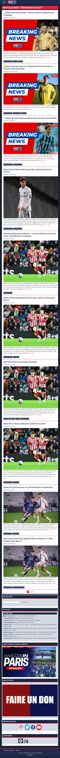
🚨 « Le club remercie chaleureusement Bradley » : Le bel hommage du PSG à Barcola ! (29, 632)
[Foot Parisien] (25, 740)
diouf (13, 418)
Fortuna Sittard (17, 113)
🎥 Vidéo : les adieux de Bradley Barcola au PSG (20, 616)
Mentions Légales (8, 750)
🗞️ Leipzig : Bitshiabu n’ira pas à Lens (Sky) (18, 622)
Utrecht (20, 61)
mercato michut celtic (18, 587)
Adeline (6, 418)
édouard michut (8, 61)
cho (10, 418)
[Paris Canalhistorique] (20, 740)
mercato (24, 113)
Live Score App (35, 757)
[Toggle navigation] (4, 2)
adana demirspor (8, 164)
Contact (17, 750)
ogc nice (15, 61)
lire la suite (47, 57)
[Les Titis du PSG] (12, 2)
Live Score (29, 757)
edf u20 (18, 418)
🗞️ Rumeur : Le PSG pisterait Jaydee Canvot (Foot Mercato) (22, 620)
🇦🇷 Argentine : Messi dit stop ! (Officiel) (18, 618)
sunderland (16, 357)
